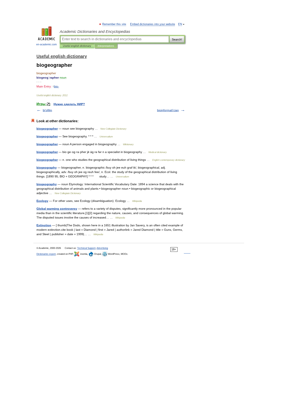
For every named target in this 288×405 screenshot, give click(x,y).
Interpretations (106, 45)
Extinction (43, 225)
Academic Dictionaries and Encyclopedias (95, 32)
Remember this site (114, 24)
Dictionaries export (46, 254)
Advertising (102, 248)
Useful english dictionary (77, 45)
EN (180, 24)
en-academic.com (46, 44)
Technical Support (86, 248)
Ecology (42, 200)
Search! (177, 39)
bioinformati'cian (168, 110)
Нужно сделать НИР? (69, 104)
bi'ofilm (47, 110)
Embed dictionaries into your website (152, 24)
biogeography (46, 167)
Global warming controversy (56, 208)
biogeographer (47, 128)
